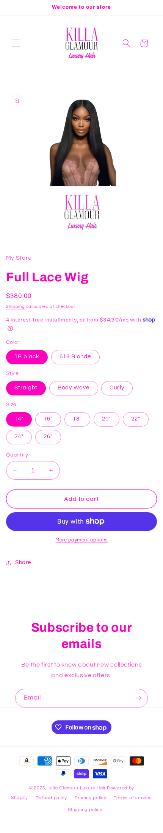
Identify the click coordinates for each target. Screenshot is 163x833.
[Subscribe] (138, 698)
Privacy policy (91, 798)
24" (19, 436)
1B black (26, 356)
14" (19, 419)
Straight (26, 388)
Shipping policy (85, 810)
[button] (16, 43)
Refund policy (51, 798)
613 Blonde (75, 356)
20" (106, 419)
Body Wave (73, 388)
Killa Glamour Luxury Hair (77, 788)
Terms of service (133, 798)
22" (135, 419)
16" (48, 419)
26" (48, 436)
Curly (117, 388)
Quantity (17, 455)
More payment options (81, 540)
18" (77, 419)
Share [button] (23, 562)
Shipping (15, 306)
